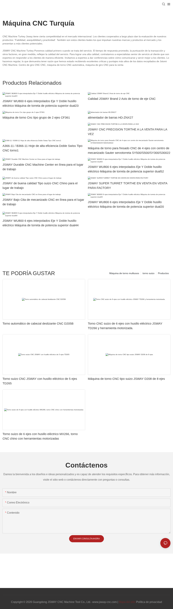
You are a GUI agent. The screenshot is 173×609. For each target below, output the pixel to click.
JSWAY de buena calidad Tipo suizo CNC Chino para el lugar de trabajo (40, 186)
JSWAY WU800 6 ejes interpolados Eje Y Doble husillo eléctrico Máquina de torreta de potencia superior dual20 (126, 204)
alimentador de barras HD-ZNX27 (110, 117)
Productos (163, 273)
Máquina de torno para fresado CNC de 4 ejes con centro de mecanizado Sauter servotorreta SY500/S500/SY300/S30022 (129, 150)
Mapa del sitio (127, 602)
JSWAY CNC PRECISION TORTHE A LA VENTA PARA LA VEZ (127, 132)
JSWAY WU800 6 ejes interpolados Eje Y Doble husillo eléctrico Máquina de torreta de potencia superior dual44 (41, 223)
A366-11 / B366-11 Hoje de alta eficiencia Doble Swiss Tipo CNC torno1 (42, 148)
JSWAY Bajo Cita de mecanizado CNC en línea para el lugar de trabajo (43, 202)
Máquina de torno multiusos (124, 273)
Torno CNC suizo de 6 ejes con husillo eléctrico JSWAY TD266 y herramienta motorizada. (125, 326)
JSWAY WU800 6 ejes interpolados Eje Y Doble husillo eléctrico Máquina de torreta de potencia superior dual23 (41, 103)
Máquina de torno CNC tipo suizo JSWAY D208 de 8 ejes (126, 378)
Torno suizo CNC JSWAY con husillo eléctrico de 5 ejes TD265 (40, 381)
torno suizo (148, 273)
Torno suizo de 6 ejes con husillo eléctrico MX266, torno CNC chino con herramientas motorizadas (40, 436)
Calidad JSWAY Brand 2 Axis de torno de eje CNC (122, 98)
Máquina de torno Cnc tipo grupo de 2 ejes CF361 (36, 117)
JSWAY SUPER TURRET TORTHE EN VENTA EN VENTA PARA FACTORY (127, 186)
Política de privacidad (149, 602)
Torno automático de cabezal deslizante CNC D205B (38, 323)
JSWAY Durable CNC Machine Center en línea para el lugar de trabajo (43, 167)
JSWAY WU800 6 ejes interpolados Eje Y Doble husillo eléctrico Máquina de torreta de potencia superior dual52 (126, 169)
